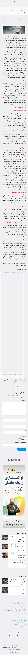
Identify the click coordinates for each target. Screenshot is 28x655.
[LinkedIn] (12, 652)
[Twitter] (16, 652)
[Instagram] (10, 652)
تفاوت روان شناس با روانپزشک (19, 622)
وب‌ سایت (23, 430)
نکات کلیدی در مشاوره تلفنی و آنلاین (18, 626)
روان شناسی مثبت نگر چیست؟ (19, 624)
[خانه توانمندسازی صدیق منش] (14, 3)
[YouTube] (14, 652)
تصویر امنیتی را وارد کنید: (20, 442)
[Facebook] (17, 652)
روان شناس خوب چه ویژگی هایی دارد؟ (17, 620)
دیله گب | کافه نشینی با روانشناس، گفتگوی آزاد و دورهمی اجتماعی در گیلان (15, 381)
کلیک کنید (23, 612)
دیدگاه (24, 401)
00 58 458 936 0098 (21, 637)
